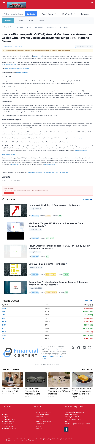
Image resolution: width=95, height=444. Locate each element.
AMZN (4, 308)
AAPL (4, 311)
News (29, 27)
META (4, 325)
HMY (60, 215)
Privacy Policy (48, 356)
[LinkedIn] (84, 352)
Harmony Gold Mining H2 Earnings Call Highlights (54, 205)
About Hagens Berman (8, 154)
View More (87, 199)
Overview (20, 27)
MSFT (4, 328)
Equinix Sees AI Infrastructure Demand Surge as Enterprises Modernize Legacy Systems (58, 283)
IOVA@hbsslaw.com (22, 72)
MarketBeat (35, 215)
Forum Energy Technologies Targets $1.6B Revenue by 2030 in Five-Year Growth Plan (59, 247)
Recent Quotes (47, 14)
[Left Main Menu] (4, 2)
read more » (68, 142)
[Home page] (16, 4)
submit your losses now (9, 64)
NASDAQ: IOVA (37, 56)
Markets (8, 20)
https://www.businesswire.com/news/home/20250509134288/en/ (48, 172)
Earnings (48, 215)
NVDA (4, 332)
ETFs (31, 20)
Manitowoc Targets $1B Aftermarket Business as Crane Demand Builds (56, 224)
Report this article (9, 193)
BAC (3, 318)
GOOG (4, 322)
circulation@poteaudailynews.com (77, 424)
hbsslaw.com (15, 164)
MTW (51, 238)
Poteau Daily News (15, 439)
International (51, 27)
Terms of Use (39, 439)
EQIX (66, 292)
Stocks (20, 20)
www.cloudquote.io (56, 349)
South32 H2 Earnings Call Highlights (48, 264)
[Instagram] (89, 352)
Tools (41, 20)
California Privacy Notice (58, 439)
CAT (47, 238)
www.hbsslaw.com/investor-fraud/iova (17, 68)
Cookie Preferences (70, 439)
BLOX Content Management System (17, 441)
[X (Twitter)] (73, 352)
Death (47, 274)
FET (47, 256)
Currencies (39, 27)
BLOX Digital (32, 441)
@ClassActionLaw (49, 164)
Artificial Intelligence (51, 292)
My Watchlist (67, 14)
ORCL (4, 335)
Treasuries (64, 27)
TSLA (3, 338)
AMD (3, 315)
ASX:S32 (66, 274)
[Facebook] (78, 352)
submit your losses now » (78, 138)
